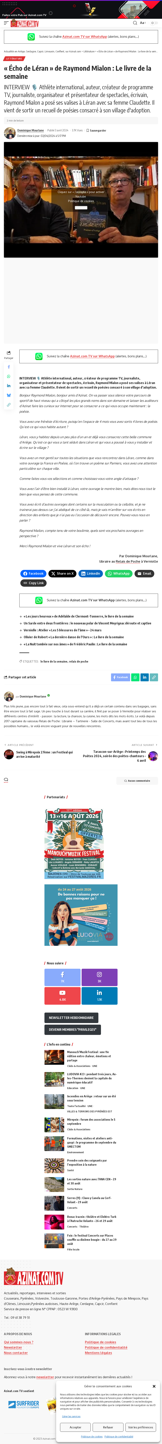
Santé (70, 1170)
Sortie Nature (74, 1189)
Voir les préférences (140, 1427)
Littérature (14, 58)
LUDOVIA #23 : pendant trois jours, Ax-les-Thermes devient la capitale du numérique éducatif (92, 1078)
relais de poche (78, 661)
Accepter (75, 1427)
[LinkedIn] (100, 996)
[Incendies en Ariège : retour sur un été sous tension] (54, 1101)
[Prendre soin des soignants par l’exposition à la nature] (54, 1165)
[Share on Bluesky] (8, 395)
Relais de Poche (128, 561)
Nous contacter (16, 1353)
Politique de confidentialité (119, 1436)
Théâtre (84, 1226)
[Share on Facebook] (8, 367)
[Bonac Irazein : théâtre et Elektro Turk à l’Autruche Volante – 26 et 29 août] (54, 1222)
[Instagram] (100, 977)
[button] (154, 1386)
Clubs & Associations (78, 1065)
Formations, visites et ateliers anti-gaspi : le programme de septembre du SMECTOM (91, 1142)
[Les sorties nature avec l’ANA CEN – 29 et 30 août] (54, 1184)
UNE (94, 1065)
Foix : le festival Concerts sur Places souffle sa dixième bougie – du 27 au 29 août (92, 1239)
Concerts (72, 1207)
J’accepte (81, 207)
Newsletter (13, 1347)
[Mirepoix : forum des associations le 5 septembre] (54, 1124)
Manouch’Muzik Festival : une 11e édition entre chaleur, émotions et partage (89, 1056)
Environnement (75, 1152)
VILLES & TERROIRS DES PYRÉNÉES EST (89, 1111)
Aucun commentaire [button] (139, 780)
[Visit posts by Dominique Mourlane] (10, 133)
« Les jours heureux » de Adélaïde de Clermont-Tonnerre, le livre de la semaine (79, 616)
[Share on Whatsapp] (8, 376)
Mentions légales (98, 1353)
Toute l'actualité (76, 1106)
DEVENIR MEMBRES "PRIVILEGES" (72, 1030)
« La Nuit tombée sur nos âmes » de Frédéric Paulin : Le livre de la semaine (75, 644)
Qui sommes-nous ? (18, 1342)
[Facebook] (62, 977)
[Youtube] (62, 996)
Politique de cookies (92, 1436)
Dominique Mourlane (30, 130)
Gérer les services (71, 1416)
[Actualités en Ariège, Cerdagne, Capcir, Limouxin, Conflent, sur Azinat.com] (25, 23)
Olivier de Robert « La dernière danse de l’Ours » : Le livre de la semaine (74, 637)
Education (72, 1088)
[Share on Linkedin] (8, 386)
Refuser (108, 1427)
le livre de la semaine (53, 661)
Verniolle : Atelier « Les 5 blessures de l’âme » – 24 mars (63, 630)
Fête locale (73, 1249)
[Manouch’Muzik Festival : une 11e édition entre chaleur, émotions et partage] (54, 1057)
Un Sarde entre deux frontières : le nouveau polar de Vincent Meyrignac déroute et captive (87, 623)
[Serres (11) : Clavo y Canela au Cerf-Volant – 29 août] (54, 1203)
